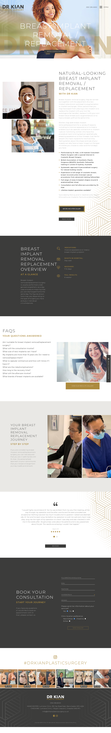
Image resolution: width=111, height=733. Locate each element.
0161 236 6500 (55, 703)
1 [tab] (54, 536)
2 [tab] (57, 536)
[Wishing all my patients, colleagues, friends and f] (65, 678)
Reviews (55, 546)
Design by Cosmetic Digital (62, 722)
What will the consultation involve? (18, 348)
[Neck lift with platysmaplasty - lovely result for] (46, 678)
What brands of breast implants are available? (23, 376)
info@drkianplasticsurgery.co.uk (55, 711)
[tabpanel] (55, 521)
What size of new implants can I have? (20, 352)
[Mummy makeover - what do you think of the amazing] (84, 678)
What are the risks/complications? (18, 367)
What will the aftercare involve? (17, 373)
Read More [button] (66, 219)
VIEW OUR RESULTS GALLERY (82, 386)
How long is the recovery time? (17, 370)
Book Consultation (55, 51)
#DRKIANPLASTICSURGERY (55, 663)
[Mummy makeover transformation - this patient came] (27, 678)
